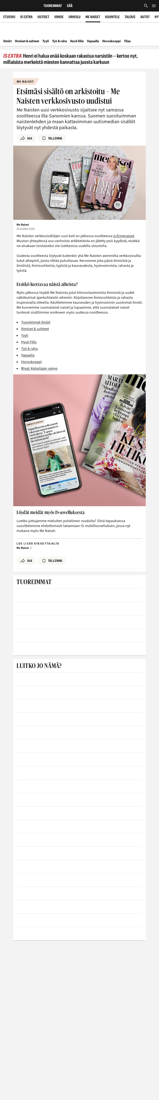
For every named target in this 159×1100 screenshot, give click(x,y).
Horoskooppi (111, 41)
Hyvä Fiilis (29, 342)
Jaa (29, 138)
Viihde (59, 17)
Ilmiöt (7, 41)
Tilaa (127, 41)
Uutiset (43, 17)
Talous (130, 17)
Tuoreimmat (52, 6)
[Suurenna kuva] (79, 183)
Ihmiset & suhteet (27, 41)
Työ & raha (59, 41)
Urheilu (75, 17)
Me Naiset (93, 17)
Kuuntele (112, 17)
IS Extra (26, 17)
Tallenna (55, 138)
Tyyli (45, 41)
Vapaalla (93, 41)
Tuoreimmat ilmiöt (35, 322)
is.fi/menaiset (123, 236)
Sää (69, 6)
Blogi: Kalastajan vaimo (39, 368)
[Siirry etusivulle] (20, 6)
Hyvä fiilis (77, 41)
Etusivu (9, 17)
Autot (145, 17)
